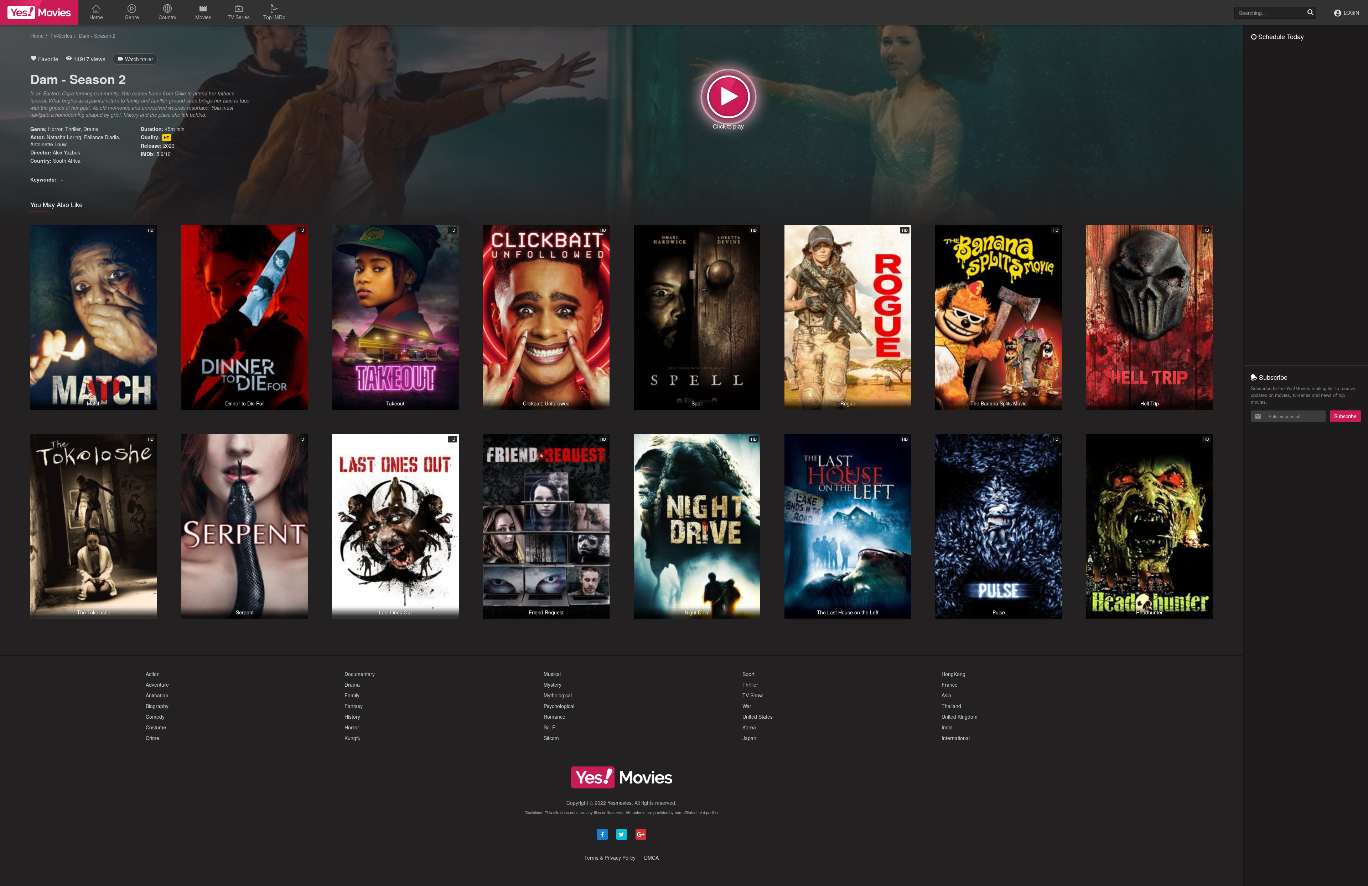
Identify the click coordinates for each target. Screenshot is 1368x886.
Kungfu (352, 737)
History (352, 716)
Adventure (157, 684)
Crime (152, 737)
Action (153, 673)
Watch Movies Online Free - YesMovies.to (39, 12)
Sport (748, 673)
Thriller (73, 128)
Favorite (47, 59)
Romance (554, 716)
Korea (749, 727)
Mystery (552, 684)
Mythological (558, 695)
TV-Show (752, 695)
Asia (946, 695)
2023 (169, 145)
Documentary (359, 673)
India (947, 727)
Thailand (951, 705)
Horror (55, 128)
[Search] (1310, 13)
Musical (552, 673)
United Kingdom (960, 716)
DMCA (651, 857)
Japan (749, 737)
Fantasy (353, 705)
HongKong (953, 673)
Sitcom (551, 737)
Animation (157, 695)
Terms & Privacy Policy (610, 857)
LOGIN (1350, 12)
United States (757, 716)
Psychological (559, 705)
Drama (91, 128)
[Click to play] (728, 96)
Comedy (155, 716)
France (950, 684)
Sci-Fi (550, 727)
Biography (157, 705)
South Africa (67, 160)
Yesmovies (619, 802)
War (746, 705)
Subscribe (1345, 416)
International (956, 737)
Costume (156, 727)
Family (351, 695)
